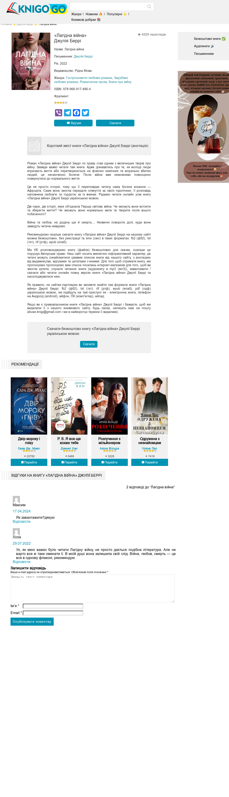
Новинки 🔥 (94, 14)
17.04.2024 (22, 511)
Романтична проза (93, 82)
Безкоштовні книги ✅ (209, 38)
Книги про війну (120, 82)
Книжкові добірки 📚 (86, 19)
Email (16, 613)
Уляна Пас (149, 448)
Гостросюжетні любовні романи (89, 78)
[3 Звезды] (60, 102)
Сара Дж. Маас (29, 448)
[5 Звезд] (66, 102)
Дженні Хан (69, 448)
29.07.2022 (22, 543)
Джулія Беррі (83, 56)
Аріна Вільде (109, 448)
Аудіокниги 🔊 (204, 46)
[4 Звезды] (63, 102)
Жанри (76, 14)
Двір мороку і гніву (29, 441)
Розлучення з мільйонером (109, 441)
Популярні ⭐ (117, 14)
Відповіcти (21, 521)
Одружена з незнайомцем (149, 441)
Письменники (204, 53)
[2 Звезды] (58, 102)
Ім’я (15, 606)
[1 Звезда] (55, 102)
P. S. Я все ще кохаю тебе (69, 441)
